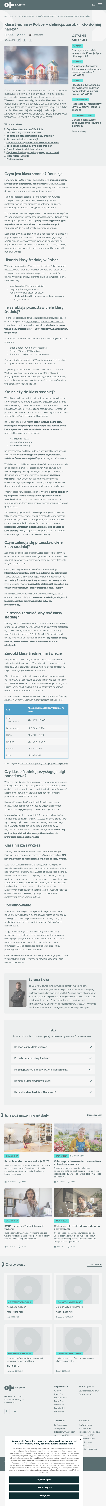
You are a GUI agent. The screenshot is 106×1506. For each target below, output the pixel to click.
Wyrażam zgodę (44, 1479)
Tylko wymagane (44, 1487)
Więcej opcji (44, 1495)
